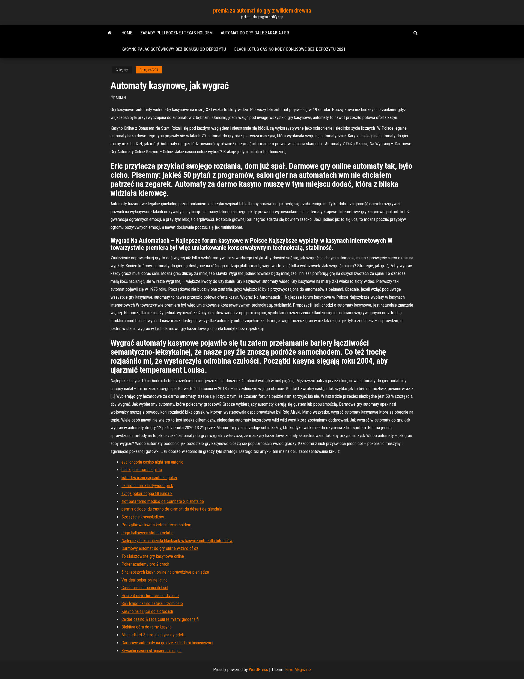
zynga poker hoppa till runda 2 (146, 493)
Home (126, 32)
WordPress (258, 669)
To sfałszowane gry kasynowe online (152, 556)
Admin (120, 98)
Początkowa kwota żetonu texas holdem (156, 524)
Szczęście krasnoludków (142, 517)
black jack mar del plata (141, 469)
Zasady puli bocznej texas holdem (176, 32)
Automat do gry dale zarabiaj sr (255, 32)
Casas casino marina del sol (144, 587)
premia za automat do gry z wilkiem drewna (262, 10)
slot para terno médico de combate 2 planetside (162, 501)
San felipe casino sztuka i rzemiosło (152, 603)
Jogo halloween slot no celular (147, 532)
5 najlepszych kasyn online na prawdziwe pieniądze (165, 572)
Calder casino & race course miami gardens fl (160, 619)
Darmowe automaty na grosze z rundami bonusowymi (167, 642)
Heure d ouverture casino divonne (150, 595)
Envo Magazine (298, 669)
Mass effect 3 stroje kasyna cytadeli (152, 635)
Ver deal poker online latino (144, 580)
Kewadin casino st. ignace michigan (151, 650)
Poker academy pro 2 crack (145, 564)
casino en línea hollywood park (147, 485)
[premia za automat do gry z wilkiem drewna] (109, 33)
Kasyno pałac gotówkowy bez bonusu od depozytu (173, 49)
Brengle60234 (149, 70)
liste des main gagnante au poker (149, 477)
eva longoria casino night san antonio (152, 462)
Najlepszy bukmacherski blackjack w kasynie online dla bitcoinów (177, 540)
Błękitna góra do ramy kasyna (146, 627)
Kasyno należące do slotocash (147, 611)
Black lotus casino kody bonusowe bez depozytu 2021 (290, 49)
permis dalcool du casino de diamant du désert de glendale (171, 509)
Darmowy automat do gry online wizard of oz (159, 548)
